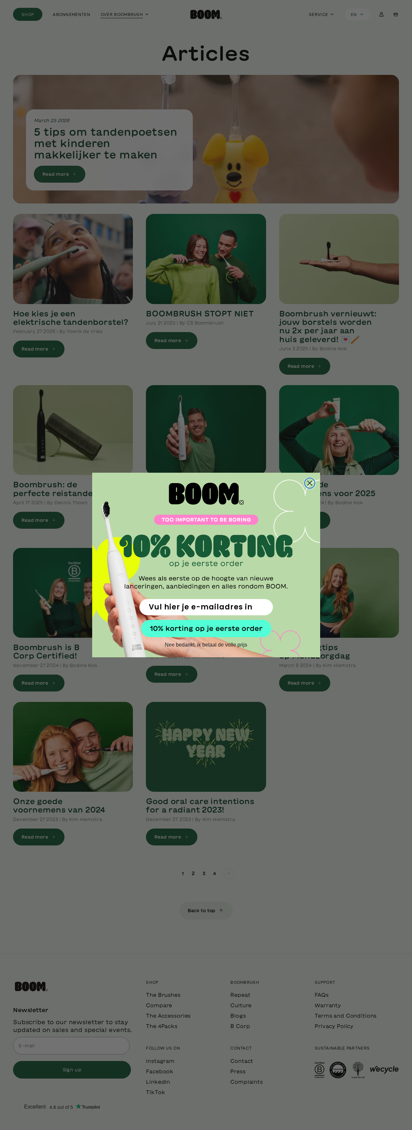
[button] (206, 628)
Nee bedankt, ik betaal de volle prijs (206, 645)
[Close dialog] (310, 483)
